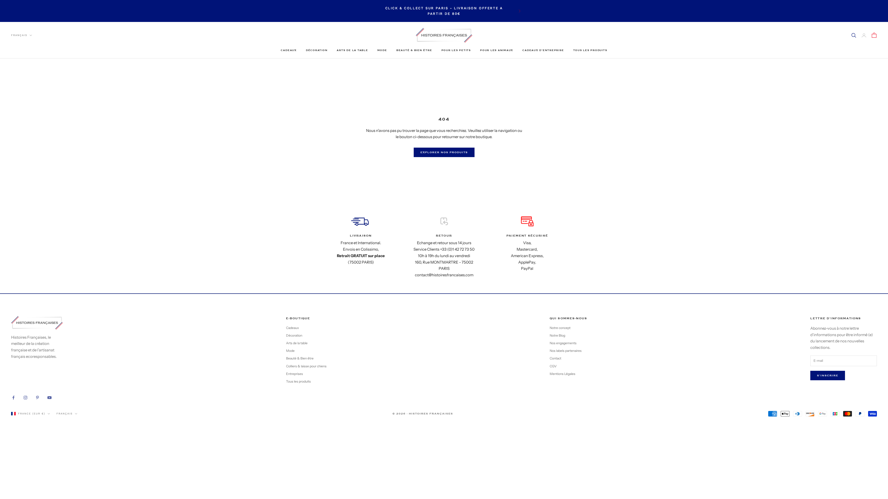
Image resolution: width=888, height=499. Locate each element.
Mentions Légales (562, 374)
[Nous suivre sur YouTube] (49, 397)
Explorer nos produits (444, 152)
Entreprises (294, 374)
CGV (553, 366)
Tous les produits (590, 50)
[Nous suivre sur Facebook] (13, 397)
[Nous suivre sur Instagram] (25, 397)
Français (19, 35)
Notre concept (560, 328)
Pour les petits (456, 50)
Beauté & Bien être (414, 50)
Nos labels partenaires (566, 351)
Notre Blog (557, 335)
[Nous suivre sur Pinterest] (37, 397)
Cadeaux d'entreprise (543, 50)
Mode (382, 50)
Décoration (317, 50)
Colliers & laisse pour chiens (306, 366)
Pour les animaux (496, 50)
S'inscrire (827, 375)
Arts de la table (352, 50)
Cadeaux (288, 50)
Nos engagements (563, 343)
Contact (555, 358)
